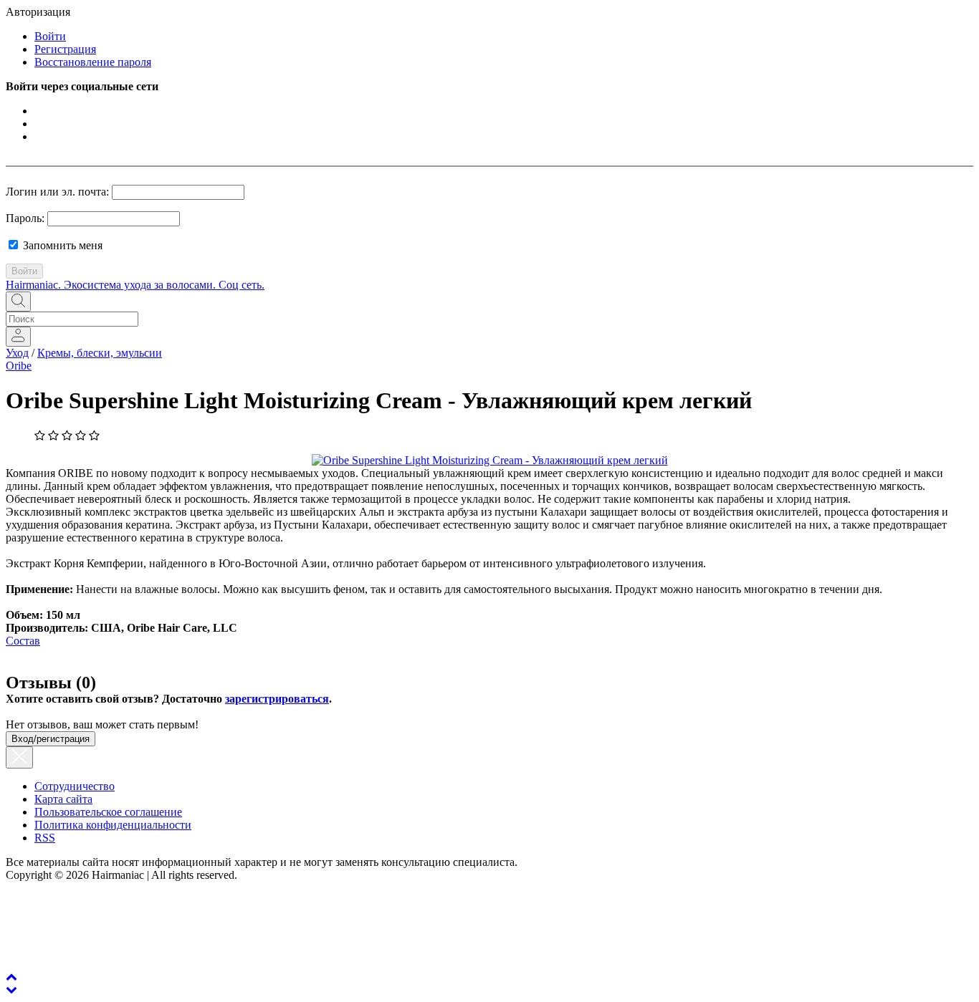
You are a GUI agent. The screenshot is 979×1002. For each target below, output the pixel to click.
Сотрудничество (74, 786)
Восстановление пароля (92, 62)
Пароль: (25, 218)
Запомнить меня (61, 245)
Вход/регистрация (50, 738)
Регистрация (65, 49)
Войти (50, 36)
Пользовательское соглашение (108, 812)
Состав (23, 641)
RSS (44, 838)
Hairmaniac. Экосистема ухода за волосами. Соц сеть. (135, 285)
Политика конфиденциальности (112, 825)
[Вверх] (11, 976)
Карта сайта (63, 799)
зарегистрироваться (277, 699)
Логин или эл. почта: (57, 192)
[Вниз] (11, 989)
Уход (17, 353)
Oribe (19, 366)
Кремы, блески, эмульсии (99, 353)
